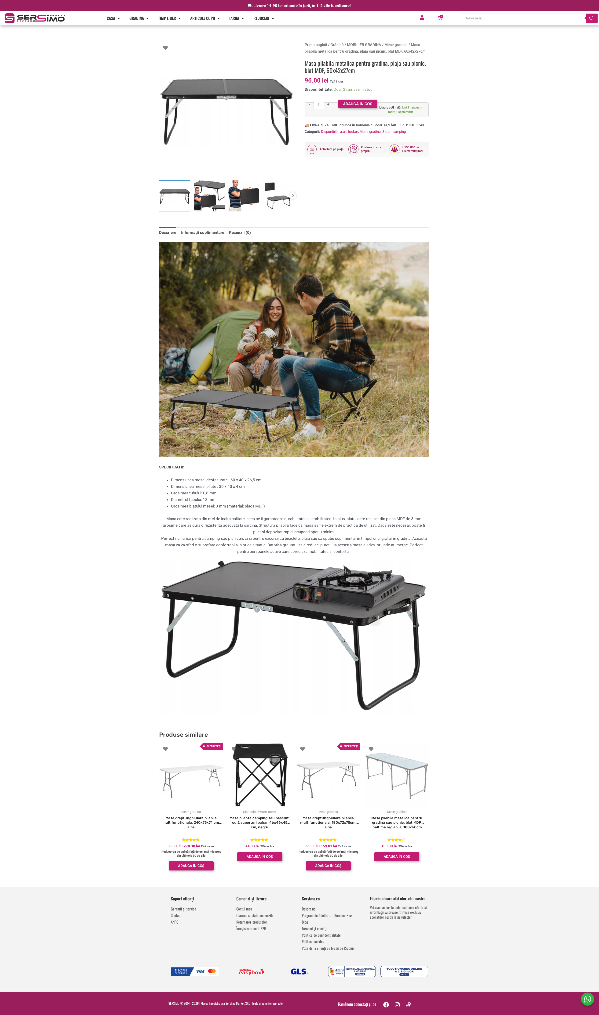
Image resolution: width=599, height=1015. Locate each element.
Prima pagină (316, 45)
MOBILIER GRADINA (364, 45)
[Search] (592, 18)
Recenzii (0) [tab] (240, 232)
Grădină (136, 18)
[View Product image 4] (278, 195)
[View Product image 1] (174, 195)
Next (292, 195)
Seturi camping (394, 132)
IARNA (234, 18)
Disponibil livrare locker (339, 132)
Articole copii (202, 18)
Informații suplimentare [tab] (202, 232)
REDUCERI (261, 18)
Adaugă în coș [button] (191, 866)
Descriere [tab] (167, 232)
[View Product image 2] (209, 195)
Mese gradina (396, 45)
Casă (111, 18)
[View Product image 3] (243, 195)
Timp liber (167, 18)
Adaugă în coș (357, 104)
